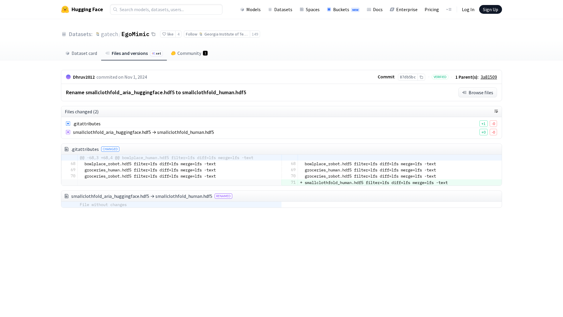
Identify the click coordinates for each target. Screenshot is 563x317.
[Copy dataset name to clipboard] (153, 34)
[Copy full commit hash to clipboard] (421, 77)
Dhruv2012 (84, 77)
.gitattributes (87, 124)
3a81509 (489, 77)
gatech (109, 34)
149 (255, 34)
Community (191, 53)
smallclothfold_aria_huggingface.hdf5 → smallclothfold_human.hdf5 (143, 132)
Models (253, 9)
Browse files (481, 92)
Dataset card (84, 53)
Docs (378, 9)
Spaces (313, 9)
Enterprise (407, 9)
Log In (468, 9)
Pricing (432, 9)
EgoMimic (135, 33)
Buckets (345, 9)
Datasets (283, 9)
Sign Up (490, 9)
